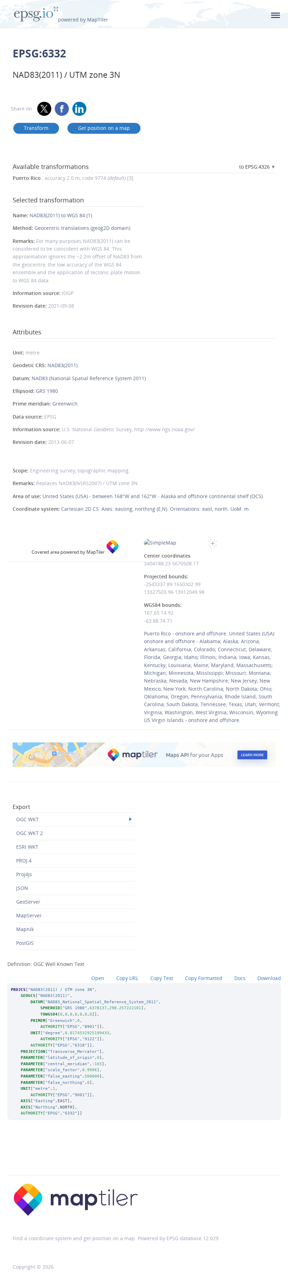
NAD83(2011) (62, 365)
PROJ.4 (24, 860)
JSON (22, 888)
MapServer (29, 915)
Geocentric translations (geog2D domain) (82, 228)
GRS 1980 (47, 391)
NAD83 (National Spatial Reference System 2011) (89, 378)
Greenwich (65, 403)
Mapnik (25, 929)
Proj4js (24, 874)
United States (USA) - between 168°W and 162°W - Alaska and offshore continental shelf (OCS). (153, 496)
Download (269, 978)
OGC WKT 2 (29, 833)
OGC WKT (27, 819)
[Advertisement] (144, 1157)
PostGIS (25, 943)
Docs (240, 978)
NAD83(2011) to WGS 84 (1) (61, 215)
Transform (36, 128)
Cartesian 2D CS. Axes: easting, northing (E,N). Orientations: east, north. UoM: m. (155, 509)
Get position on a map (104, 128)
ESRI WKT (27, 846)
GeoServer (28, 901)
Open (97, 978)
